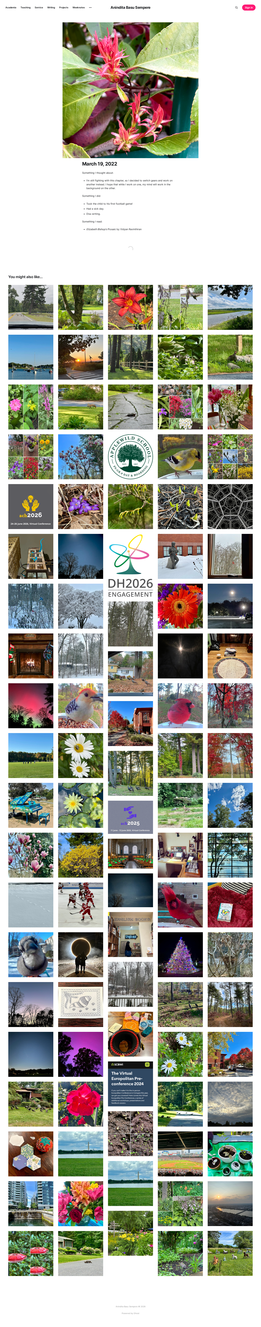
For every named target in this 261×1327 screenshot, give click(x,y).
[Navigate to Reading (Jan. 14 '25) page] (130, 934)
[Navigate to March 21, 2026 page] (230, 506)
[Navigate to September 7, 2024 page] (180, 1104)
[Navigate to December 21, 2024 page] (80, 954)
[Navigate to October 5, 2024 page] (180, 1054)
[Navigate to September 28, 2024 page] (230, 1104)
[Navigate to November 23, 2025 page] (230, 705)
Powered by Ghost (130, 1313)
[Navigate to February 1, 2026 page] (30, 606)
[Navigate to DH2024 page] (80, 1153)
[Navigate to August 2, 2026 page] (180, 307)
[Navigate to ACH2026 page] (30, 506)
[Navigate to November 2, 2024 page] (130, 1034)
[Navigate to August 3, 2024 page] (180, 1153)
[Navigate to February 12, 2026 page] (230, 606)
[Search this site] (236, 7)
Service (39, 7)
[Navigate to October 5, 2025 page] (80, 755)
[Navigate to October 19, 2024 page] (30, 1054)
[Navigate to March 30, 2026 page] (180, 506)
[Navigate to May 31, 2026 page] (130, 406)
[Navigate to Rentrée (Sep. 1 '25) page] (30, 805)
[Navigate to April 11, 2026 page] (80, 506)
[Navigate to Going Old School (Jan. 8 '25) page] (230, 954)
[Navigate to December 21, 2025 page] (80, 655)
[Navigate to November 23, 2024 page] (30, 1004)
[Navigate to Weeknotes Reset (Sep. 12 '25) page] (230, 805)
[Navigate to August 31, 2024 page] (130, 1133)
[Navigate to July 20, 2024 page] (30, 1203)
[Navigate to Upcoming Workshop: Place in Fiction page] (130, 1083)
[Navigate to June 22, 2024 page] (230, 1253)
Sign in (249, 7)
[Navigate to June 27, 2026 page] (180, 357)
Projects (63, 7)
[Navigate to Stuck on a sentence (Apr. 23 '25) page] (30, 855)
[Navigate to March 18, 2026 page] (230, 556)
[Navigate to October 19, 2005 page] (230, 755)
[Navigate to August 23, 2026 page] (30, 307)
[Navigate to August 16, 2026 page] (80, 307)
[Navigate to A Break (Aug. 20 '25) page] (80, 805)
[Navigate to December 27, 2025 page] (30, 655)
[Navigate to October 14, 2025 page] (30, 755)
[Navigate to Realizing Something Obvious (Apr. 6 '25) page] (180, 855)
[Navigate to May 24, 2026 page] (180, 406)
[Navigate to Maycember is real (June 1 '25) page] (230, 855)
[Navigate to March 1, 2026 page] (80, 556)
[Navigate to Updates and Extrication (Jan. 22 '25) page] (180, 904)
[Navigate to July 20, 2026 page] (30, 357)
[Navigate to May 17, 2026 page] (230, 406)
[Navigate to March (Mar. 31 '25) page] (130, 890)
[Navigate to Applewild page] (130, 456)
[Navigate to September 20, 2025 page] (130, 773)
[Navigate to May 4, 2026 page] (80, 456)
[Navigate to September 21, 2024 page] (30, 1104)
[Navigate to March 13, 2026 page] (30, 556)
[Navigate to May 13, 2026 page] (30, 456)
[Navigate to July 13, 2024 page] (80, 1203)
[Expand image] (49, 325)
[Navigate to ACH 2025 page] (130, 817)
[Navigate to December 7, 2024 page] (130, 984)
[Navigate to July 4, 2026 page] (130, 357)
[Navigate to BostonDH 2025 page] (130, 854)
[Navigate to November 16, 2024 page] (80, 1004)
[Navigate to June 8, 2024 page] (80, 1253)
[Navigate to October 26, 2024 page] (230, 1054)
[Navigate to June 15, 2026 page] (30, 406)
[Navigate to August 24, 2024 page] (230, 1153)
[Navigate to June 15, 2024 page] (30, 1253)
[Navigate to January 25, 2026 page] (80, 606)
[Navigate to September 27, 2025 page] (180, 755)
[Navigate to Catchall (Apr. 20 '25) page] (80, 855)
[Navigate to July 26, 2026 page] (230, 307)
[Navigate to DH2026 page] (130, 565)
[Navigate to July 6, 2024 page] (180, 1203)
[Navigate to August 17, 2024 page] (30, 1153)
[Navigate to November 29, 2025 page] (130, 673)
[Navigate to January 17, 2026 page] (180, 606)
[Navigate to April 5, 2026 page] (130, 506)
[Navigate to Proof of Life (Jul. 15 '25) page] (180, 805)
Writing (51, 7)
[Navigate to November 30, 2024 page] (230, 1004)
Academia (10, 7)
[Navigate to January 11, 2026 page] (130, 623)
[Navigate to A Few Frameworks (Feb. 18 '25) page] (30, 904)
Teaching (26, 7)
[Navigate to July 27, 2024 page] (230, 1203)
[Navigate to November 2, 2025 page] (180, 705)
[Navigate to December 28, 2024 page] (30, 954)
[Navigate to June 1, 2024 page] (180, 1253)
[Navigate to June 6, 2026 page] (80, 406)
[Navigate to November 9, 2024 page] (180, 1004)
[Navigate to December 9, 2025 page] (180, 655)
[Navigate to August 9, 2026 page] (130, 307)
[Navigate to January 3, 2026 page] (230, 655)
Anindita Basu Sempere (130, 7)
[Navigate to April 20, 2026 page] (230, 456)
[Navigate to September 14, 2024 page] (80, 1104)
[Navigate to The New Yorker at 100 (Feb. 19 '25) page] (230, 904)
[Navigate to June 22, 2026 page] (230, 357)
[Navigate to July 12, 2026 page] (80, 357)
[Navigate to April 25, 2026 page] (180, 456)
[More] (90, 7)
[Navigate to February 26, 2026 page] (180, 556)
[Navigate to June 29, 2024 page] (130, 1233)
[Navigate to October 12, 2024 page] (80, 1054)
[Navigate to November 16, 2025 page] (30, 705)
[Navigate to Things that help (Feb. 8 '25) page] (80, 904)
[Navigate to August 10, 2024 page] (130, 1183)
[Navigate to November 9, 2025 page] (80, 705)
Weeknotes (78, 7)
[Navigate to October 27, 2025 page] (130, 723)
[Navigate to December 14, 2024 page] (180, 954)
